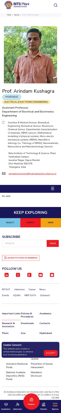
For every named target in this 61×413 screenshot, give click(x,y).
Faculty (16, 15)
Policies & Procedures (27, 315)
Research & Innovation (8, 325)
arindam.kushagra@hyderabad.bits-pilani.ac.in (32, 173)
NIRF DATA (30, 295)
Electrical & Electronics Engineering (26, 102)
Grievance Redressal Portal (17, 365)
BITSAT (6, 289)
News (43, 289)
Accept (51, 353)
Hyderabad (11, 96)
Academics (45, 313)
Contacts (45, 323)
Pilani (5, 333)
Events (5, 295)
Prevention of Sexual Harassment (42, 365)
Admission (19, 289)
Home (9, 15)
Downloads (27, 323)
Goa (23, 333)
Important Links (11, 313)
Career (32, 289)
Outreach (45, 295)
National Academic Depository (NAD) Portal (16, 376)
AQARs (17, 295)
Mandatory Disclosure (36, 374)
